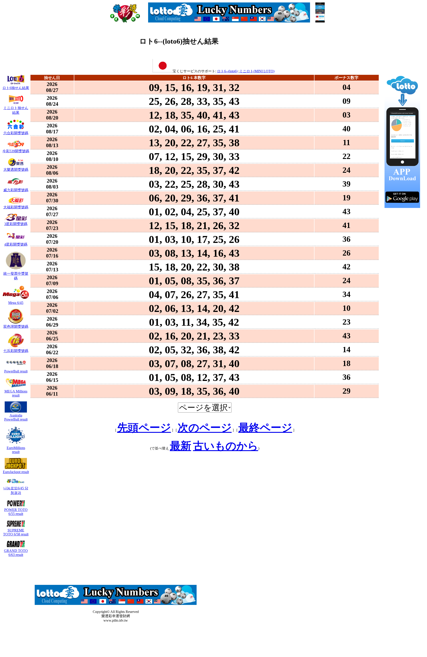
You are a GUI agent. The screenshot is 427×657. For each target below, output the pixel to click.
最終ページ (265, 427)
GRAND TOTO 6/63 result (16, 553)
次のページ (205, 427)
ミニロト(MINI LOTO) (256, 71)
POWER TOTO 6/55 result (16, 512)
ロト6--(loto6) (227, 71)
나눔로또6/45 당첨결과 (15, 490)
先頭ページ (144, 427)
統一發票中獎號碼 (15, 276)
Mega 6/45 (15, 303)
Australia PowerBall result (16, 417)
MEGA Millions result (15, 393)
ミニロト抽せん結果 (15, 110)
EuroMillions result (16, 450)
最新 (180, 446)
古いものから (225, 446)
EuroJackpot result (16, 472)
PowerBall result (16, 371)
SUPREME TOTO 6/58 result (15, 532)
